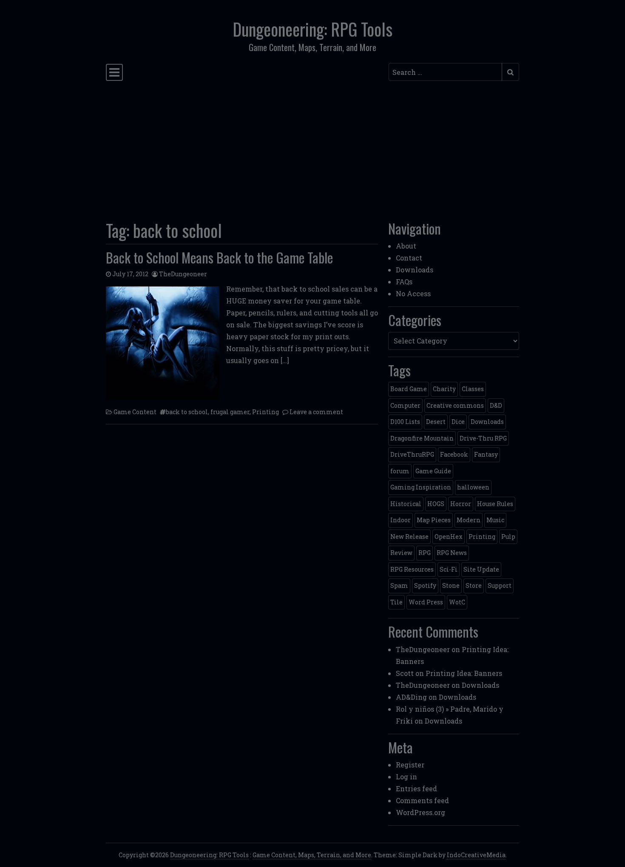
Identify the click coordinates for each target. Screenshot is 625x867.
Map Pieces (434, 520)
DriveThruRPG (412, 454)
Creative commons (455, 405)
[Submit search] (510, 72)
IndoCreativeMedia (476, 855)
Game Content (135, 412)
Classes (473, 389)
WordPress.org (420, 812)
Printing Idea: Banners (464, 673)
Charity (444, 389)
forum (399, 471)
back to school (187, 412)
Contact (409, 257)
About (406, 245)
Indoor (400, 520)
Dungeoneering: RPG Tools (312, 29)
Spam (399, 585)
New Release (409, 536)
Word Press (426, 602)
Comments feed (422, 800)
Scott (405, 673)
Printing (265, 412)
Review (401, 553)
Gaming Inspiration (420, 487)
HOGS (435, 504)
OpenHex (449, 536)
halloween (473, 487)
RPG (424, 553)
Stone (451, 585)
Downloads (414, 269)
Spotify (425, 585)
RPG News (452, 553)
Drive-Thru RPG (483, 438)
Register (410, 764)
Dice (458, 422)
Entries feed (416, 788)
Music (495, 520)
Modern (468, 520)
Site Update (481, 569)
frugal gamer (230, 412)
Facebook (454, 454)
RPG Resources (412, 569)
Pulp (508, 536)
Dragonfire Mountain (422, 438)
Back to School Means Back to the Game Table (219, 257)
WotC (457, 602)
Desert (436, 422)
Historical (405, 504)
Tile (396, 602)
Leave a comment (316, 412)
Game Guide (433, 471)
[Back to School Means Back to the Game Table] (162, 343)
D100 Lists (405, 422)
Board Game (408, 389)
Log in (406, 776)
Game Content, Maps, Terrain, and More (312, 855)
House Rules (495, 504)
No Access (413, 293)
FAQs (404, 281)
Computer (405, 405)
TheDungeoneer (183, 274)
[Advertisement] (312, 148)
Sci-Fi (448, 569)
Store (474, 585)
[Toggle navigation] (114, 72)
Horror (460, 504)
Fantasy (486, 454)
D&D (496, 405)
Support (499, 585)
